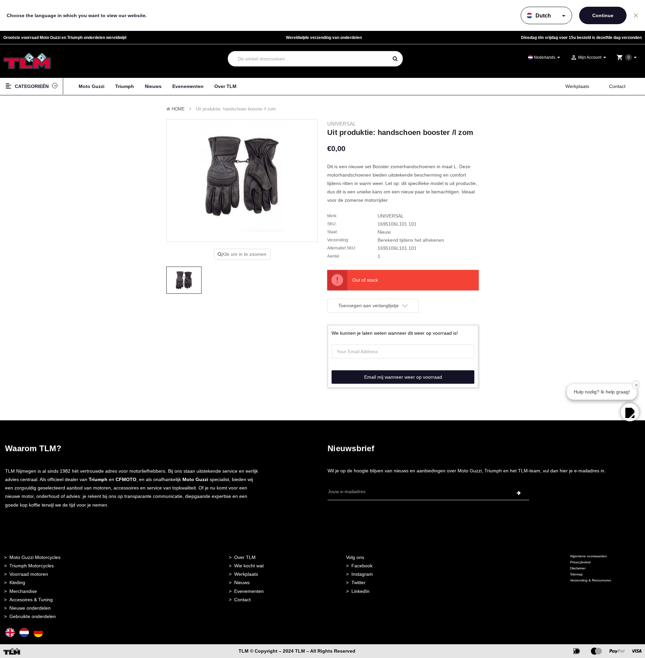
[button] (630, 412)
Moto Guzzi (91, 86)
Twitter (358, 582)
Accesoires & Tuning (31, 599)
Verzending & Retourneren (590, 580)
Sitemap (576, 574)
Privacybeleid (580, 562)
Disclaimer (578, 568)
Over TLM (225, 86)
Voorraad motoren (28, 574)
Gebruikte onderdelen (32, 616)
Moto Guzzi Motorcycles (34, 557)
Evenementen (188, 86)
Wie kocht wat (249, 565)
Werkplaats (577, 86)
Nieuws (153, 86)
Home (178, 108)
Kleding (17, 582)
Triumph (124, 86)
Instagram (362, 574)
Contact (617, 86)
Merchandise (23, 591)
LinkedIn (360, 591)
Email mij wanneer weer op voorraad (403, 377)
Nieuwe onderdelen (30, 608)
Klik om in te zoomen (244, 254)
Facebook (362, 565)
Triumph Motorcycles (31, 565)
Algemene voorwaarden (588, 556)
